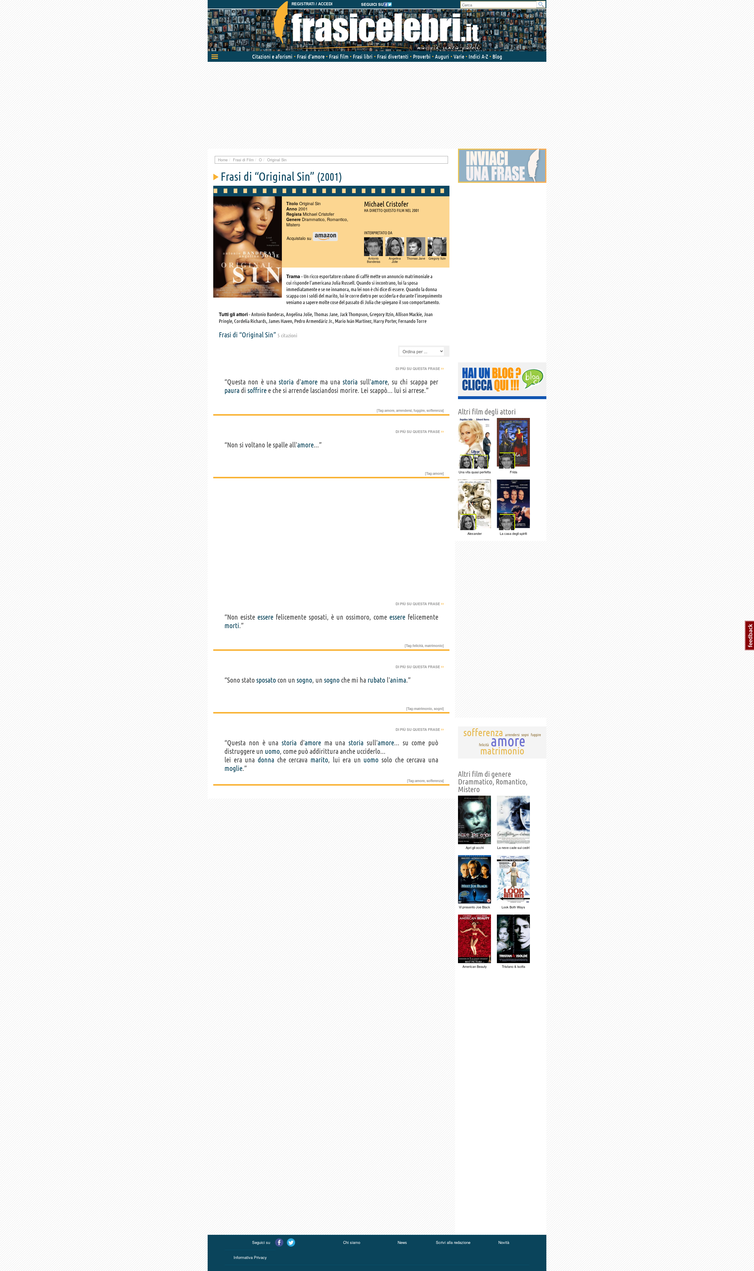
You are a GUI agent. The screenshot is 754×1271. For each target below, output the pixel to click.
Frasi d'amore (311, 56)
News (402, 1242)
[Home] (377, 26)
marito (319, 760)
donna (266, 760)
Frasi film (338, 56)
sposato (266, 680)
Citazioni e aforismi (272, 56)
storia (286, 382)
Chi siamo (351, 1242)
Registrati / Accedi (312, 4)
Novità (503, 1242)
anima (398, 680)
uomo (272, 751)
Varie (459, 56)
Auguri (442, 56)
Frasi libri (363, 56)
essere (265, 617)
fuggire (419, 410)
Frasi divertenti (393, 56)
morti (231, 626)
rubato (376, 680)
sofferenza (434, 410)
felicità (418, 645)
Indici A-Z (478, 56)
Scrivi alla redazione (453, 1242)
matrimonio (434, 645)
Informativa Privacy (250, 1257)
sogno (304, 680)
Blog (497, 56)
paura (231, 390)
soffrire (257, 390)
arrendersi (404, 410)
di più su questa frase (420, 368)
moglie (233, 768)
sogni (438, 708)
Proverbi (422, 56)
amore (309, 382)
